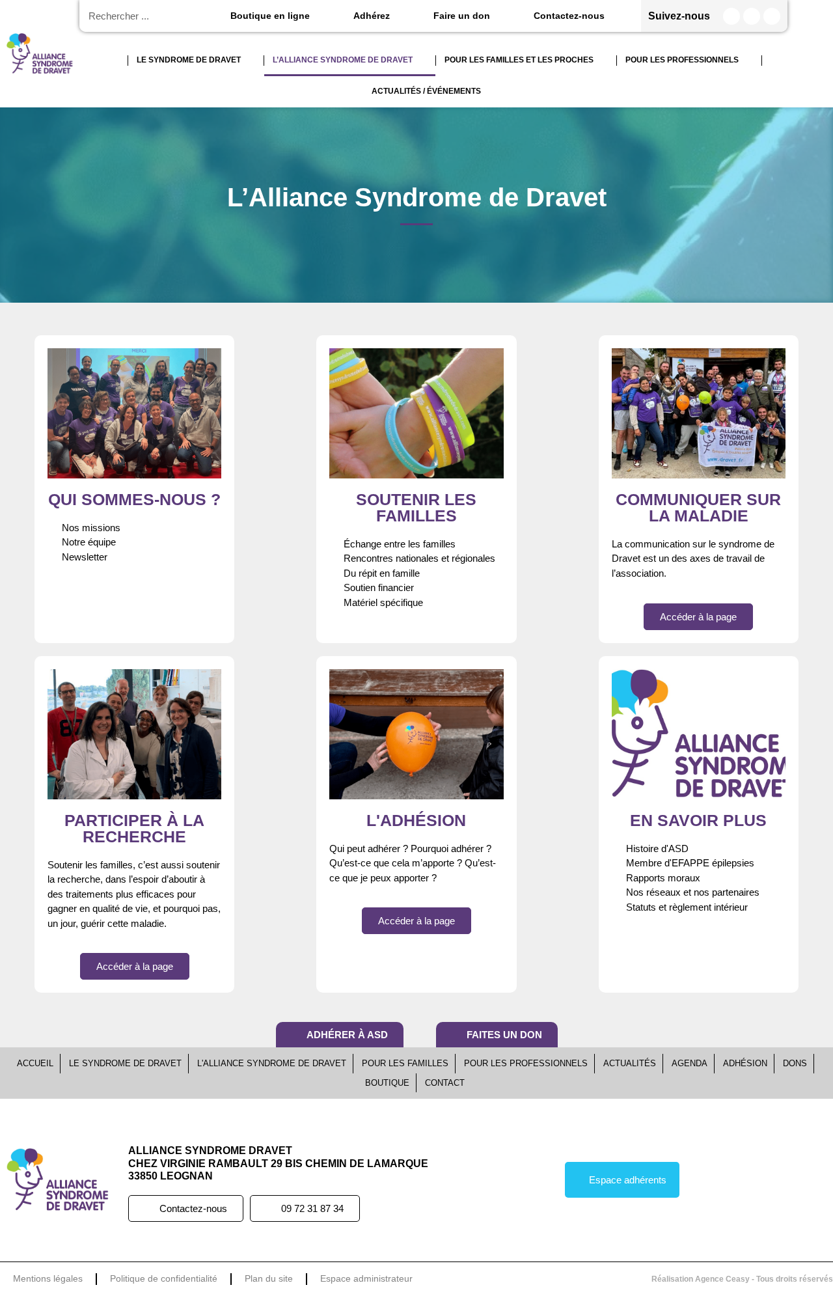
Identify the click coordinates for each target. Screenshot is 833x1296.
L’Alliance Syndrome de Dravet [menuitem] (343, 59)
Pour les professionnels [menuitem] (682, 59)
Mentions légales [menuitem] (48, 1278)
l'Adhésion (416, 820)
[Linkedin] (771, 16)
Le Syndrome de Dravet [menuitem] (189, 59)
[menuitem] (116, 60)
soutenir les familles (416, 507)
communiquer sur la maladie (698, 507)
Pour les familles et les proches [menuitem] (519, 59)
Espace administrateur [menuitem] (366, 1278)
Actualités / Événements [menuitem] (426, 91)
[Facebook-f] (731, 16)
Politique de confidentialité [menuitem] (163, 1278)
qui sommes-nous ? (134, 499)
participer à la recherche (134, 828)
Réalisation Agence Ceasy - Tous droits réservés (742, 1279)
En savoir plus (698, 820)
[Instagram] (751, 16)
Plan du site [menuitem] (269, 1278)
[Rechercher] (210, 16)
